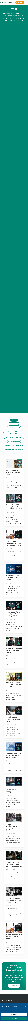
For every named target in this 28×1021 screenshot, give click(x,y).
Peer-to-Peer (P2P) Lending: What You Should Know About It (14, 507)
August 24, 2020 (11, 905)
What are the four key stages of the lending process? (14, 650)
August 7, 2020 (10, 942)
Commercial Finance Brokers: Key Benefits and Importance (13, 755)
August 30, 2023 (11, 795)
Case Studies (14, 985)
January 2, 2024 (11, 583)
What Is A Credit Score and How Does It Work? (14, 936)
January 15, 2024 (11, 512)
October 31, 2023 (11, 760)
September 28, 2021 (11, 869)
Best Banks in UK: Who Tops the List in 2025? (13, 472)
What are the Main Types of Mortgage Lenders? (12, 577)
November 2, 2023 (11, 724)
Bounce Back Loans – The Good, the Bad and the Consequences (14, 864)
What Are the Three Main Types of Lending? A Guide (13, 614)
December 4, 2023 (11, 690)
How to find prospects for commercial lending (14, 790)
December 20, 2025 (11, 477)
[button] (26, 2)
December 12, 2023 (11, 655)
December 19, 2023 (11, 619)
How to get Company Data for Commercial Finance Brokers (13, 900)
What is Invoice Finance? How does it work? (13, 719)
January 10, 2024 (11, 548)
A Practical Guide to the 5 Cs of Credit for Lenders (13, 685)
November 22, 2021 (11, 833)
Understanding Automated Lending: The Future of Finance (14, 543)
